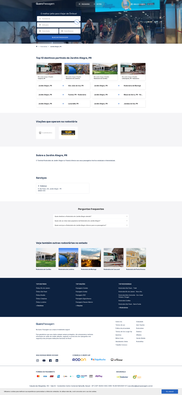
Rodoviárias (140, 328)
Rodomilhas (139, 341)
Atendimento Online (122, 341)
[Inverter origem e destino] (77, 22)
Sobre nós (119, 321)
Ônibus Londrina (41, 302)
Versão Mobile (140, 338)
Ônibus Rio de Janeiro (43, 288)
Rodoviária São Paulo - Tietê (128, 288)
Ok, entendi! (170, 391)
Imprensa (118, 335)
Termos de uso (120, 325)
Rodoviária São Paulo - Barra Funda (130, 304)
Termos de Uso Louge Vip (124, 331)
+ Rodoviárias (123, 307)
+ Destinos (40, 305)
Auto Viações (140, 325)
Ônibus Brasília (40, 295)
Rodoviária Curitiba (124, 300)
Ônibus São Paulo (41, 291)
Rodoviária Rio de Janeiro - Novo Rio (130, 291)
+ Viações (79, 305)
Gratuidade (139, 321)
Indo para (45, 25)
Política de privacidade (123, 328)
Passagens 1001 (81, 295)
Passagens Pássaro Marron (84, 302)
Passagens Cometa (82, 288)
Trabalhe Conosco (121, 345)
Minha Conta (119, 338)
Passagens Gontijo (81, 291)
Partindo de (46, 19)
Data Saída (46, 31)
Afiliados (139, 335)
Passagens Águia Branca (83, 298)
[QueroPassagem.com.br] (37, 47)
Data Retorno (68, 31)
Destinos (139, 331)
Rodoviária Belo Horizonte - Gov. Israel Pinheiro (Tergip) (131, 296)
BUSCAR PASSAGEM (60, 37)
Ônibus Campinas (41, 298)
